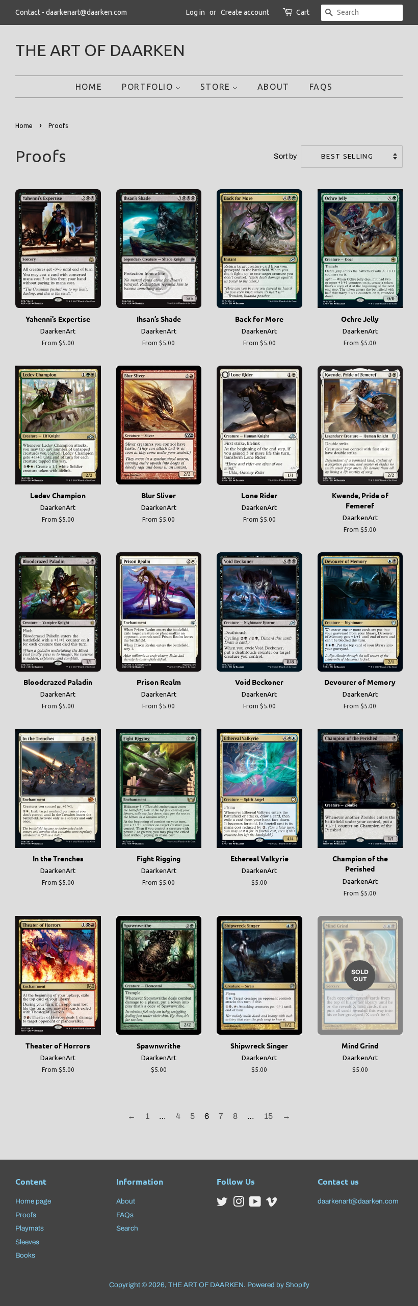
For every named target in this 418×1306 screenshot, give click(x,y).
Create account (245, 12)
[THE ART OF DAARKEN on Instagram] (238, 1204)
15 (268, 1116)
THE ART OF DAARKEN (100, 50)
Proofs (25, 1215)
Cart (302, 12)
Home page (33, 1201)
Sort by (285, 156)
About (125, 1201)
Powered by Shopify (278, 1285)
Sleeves (27, 1242)
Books (25, 1255)
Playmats (29, 1228)
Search (127, 1228)
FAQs (125, 1215)
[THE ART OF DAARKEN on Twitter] (222, 1204)
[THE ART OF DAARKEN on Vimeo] (271, 1204)
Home (24, 125)
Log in (195, 12)
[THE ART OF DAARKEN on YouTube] (255, 1204)
